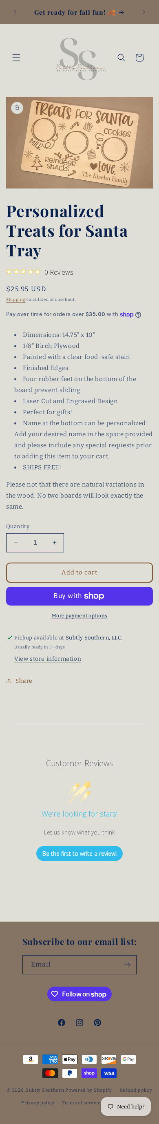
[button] (16, 58)
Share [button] (24, 681)
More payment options (80, 616)
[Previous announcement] (15, 12)
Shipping (16, 299)
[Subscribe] (127, 964)
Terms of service (81, 1103)
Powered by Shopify (88, 1090)
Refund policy (136, 1090)
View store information (47, 658)
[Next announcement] (144, 12)
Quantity (17, 526)
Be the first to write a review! (79, 853)
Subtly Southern (45, 1090)
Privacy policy (38, 1103)
